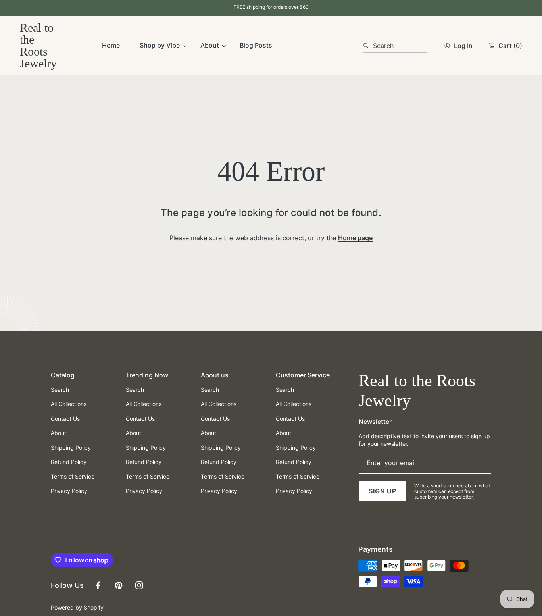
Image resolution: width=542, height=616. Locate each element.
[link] (160, 45)
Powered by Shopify (77, 607)
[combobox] (395, 45)
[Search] (368, 45)
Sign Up (382, 491)
